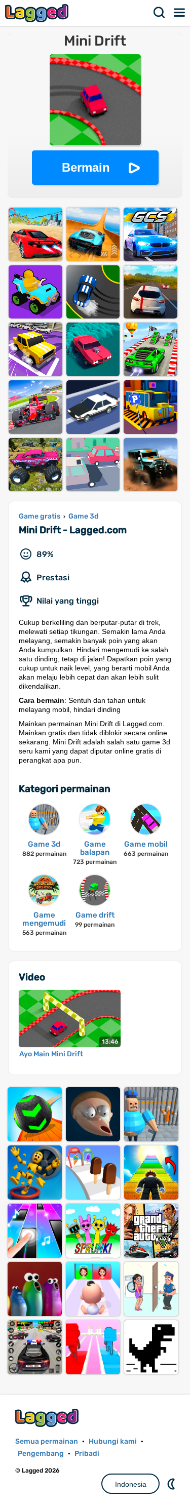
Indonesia (130, 1484)
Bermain (86, 167)
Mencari (159, 12)
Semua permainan (46, 1441)
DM (172, 1484)
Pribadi (86, 1453)
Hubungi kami (113, 1441)
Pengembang (41, 1453)
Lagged (38, 13)
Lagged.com (48, 1418)
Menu (180, 12)
